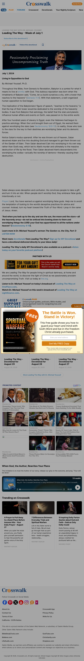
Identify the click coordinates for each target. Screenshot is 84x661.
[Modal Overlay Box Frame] (42, 330)
